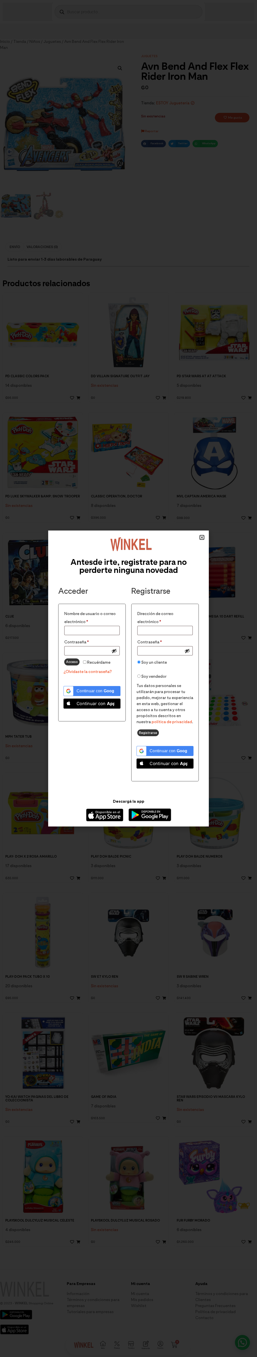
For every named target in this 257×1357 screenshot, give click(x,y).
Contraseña (87, 641)
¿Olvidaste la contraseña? (87, 671)
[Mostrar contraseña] (114, 651)
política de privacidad (172, 721)
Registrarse (148, 733)
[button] (202, 537)
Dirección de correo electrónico (160, 617)
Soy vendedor (154, 676)
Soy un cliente (154, 662)
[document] (128, 678)
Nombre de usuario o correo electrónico (90, 617)
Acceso (72, 662)
